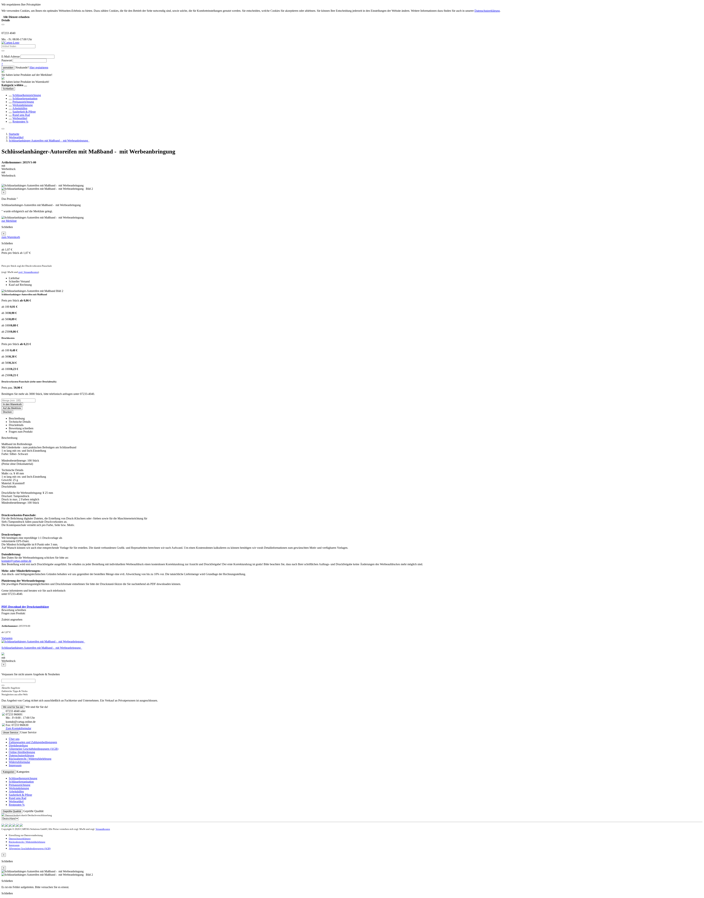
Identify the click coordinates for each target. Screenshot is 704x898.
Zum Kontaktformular (18, 728)
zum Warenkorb (10, 237)
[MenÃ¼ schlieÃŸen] (2, 128)
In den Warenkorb (12, 404)
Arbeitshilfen (19, 108)
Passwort (6, 60)
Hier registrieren (39, 67)
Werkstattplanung (22, 105)
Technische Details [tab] (20, 421)
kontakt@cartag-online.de (16, 560)
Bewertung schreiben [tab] (21, 428)
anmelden (8, 67)
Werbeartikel (19, 118)
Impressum (15, 765)
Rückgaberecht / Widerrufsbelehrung (30, 758)
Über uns (14, 738)
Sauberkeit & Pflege (24, 111)
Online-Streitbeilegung (22, 752)
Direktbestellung (18, 745)
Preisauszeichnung (23, 101)
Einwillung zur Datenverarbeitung (26, 835)
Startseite (14, 134)
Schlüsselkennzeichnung (26, 95)
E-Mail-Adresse (10, 56)
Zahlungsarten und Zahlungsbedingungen (33, 742)
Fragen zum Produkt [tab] (20, 431)
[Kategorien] (2, 24)
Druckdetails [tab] (16, 425)
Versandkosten (103, 829)
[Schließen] (25, 86)
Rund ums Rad (21, 114)
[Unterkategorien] (10, 96)
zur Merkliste (9, 220)
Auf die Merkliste (12, 408)
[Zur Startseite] (10, 42)
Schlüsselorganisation (24, 98)
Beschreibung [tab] (17, 418)
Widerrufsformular (19, 762)
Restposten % (20, 121)
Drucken (7, 412)
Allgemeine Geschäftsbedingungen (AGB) (33, 748)
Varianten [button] (6, 638)
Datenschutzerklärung (21, 755)
